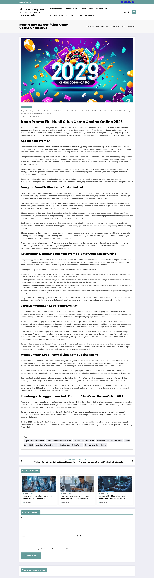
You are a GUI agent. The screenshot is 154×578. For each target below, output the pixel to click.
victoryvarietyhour (32, 9)
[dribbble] (127, 2)
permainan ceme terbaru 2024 (85, 111)
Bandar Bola (101, 8)
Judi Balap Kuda (86, 15)
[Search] (125, 12)
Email (79, 536)
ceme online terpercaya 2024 (48, 111)
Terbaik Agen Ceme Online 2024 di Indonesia (54, 462)
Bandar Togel (86, 8)
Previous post (70, 459)
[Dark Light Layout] (128, 12)
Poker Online (71, 8)
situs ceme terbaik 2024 (115, 111)
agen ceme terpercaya (30, 111)
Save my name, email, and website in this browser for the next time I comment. (51, 549)
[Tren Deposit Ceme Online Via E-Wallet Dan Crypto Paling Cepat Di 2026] (39, 484)
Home (88, 26)
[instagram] (130, 2)
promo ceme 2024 (101, 111)
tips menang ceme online (42, 113)
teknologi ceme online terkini (70, 445)
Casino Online (56, 15)
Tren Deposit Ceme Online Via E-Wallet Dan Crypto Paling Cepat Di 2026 (37, 497)
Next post (82, 459)
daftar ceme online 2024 (66, 111)
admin (25, 116)
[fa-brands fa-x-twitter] (125, 2)
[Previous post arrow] (21, 461)
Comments (25, 518)
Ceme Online (56, 8)
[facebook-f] (122, 2)
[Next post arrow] (132, 461)
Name (23, 536)
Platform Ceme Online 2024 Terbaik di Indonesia (101, 462)
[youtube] (133, 2)
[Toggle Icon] (134, 12)
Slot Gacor (71, 15)
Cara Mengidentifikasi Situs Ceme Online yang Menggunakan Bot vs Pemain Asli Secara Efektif (112, 497)
